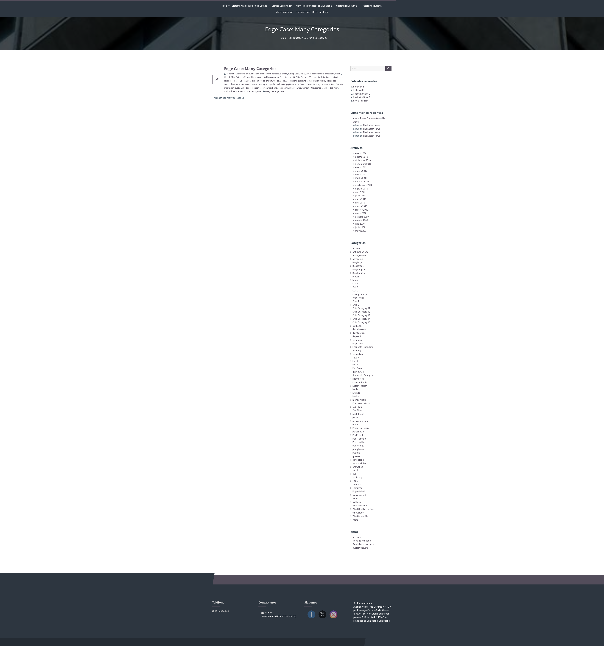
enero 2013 (360, 167)
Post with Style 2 (361, 94)
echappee (236, 81)
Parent (303, 84)
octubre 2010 (362, 181)
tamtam (306, 88)
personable (325, 84)
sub (290, 88)
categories (269, 91)
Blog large (357, 262)
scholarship (255, 88)
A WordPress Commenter (366, 118)
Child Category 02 (255, 77)
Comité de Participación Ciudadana (314, 6)
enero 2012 (360, 174)
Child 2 (227, 77)
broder (284, 74)
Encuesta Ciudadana (362, 347)
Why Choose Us (360, 516)
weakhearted (327, 88)
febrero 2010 (361, 210)
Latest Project (359, 386)
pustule (238, 88)
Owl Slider (357, 410)
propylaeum (229, 88)
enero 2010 (360, 213)
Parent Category (313, 84)
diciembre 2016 (363, 160)
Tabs (355, 481)
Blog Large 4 (358, 269)
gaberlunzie (303, 81)
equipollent (264, 81)
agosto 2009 (361, 220)
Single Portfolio (361, 100)
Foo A (278, 81)
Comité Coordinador (282, 6)
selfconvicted (267, 88)
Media (254, 84)
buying (291, 74)
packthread (275, 84)
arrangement (265, 74)
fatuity (272, 81)
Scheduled (358, 86)
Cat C (308, 74)
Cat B (302, 74)
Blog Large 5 (358, 273)
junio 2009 (360, 227)
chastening (329, 74)
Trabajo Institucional (371, 6)
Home (283, 38)
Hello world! (358, 90)
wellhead (228, 91)
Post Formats (337, 84)
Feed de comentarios (364, 544)
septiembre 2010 (363, 185)
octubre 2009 (362, 217)
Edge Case (245, 81)
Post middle (358, 442)
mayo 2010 (360, 199)
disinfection (338, 77)
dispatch (228, 81)
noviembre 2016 (363, 164)
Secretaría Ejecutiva (346, 6)
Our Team (357, 407)
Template (357, 488)
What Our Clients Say (363, 509)
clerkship (316, 77)
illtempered (331, 81)
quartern (245, 88)
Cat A (297, 74)
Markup (248, 84)
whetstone (250, 91)
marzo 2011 (361, 178)
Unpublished (315, 88)
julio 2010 (360, 192)
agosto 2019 (361, 157)
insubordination (231, 84)
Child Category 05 (303, 77)
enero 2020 (360, 153)
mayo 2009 (360, 231)
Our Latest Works (361, 403)
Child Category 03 (297, 38)
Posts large (358, 445)
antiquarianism (252, 74)
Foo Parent (292, 81)
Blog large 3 (358, 266)
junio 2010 (360, 195)
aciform (241, 74)
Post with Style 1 (361, 97)
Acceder (357, 537)
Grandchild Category (317, 81)
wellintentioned (239, 91)
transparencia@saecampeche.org (278, 616)
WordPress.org (360, 548)
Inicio (224, 6)
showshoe (278, 88)
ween (336, 88)
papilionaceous (292, 84)
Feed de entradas (362, 540)
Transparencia (302, 12)
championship (318, 74)
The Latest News (371, 125)
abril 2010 (360, 202)
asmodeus (276, 74)
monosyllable (263, 84)
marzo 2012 (361, 171)
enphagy (254, 81)
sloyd (286, 88)
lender (241, 84)
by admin (230, 74)
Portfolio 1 (357, 435)
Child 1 (338, 74)
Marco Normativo (284, 12)
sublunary (297, 88)
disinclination (326, 77)
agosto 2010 (361, 188)
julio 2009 (360, 224)
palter (283, 84)
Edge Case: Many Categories (250, 68)
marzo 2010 (361, 206)
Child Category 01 (238, 77)
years (258, 91)
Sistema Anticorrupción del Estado (249, 6)
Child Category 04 (287, 77)
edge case (279, 91)
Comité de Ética (320, 12)
